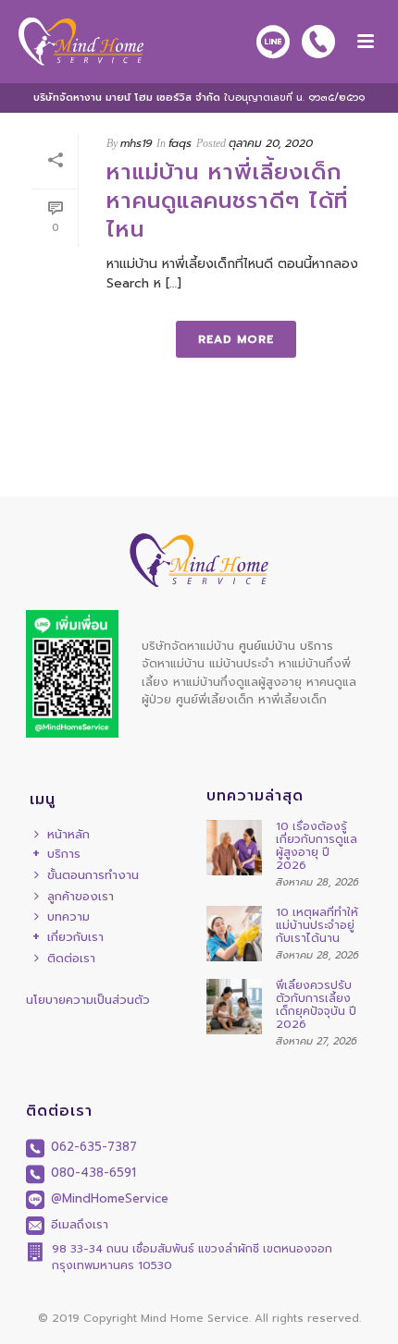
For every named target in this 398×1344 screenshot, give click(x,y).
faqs (180, 143)
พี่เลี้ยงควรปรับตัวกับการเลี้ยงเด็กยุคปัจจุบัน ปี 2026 (316, 1005)
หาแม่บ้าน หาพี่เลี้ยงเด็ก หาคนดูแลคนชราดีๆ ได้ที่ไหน (227, 200)
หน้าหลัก (68, 834)
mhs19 (136, 143)
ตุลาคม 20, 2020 (271, 143)
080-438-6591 (91, 1172)
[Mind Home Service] (71, 41)
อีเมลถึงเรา (77, 1224)
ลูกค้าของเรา (80, 896)
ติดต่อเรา (71, 958)
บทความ (68, 916)
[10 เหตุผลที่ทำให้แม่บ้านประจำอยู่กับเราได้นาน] (234, 933)
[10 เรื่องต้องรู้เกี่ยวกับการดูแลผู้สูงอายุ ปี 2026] (234, 847)
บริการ (64, 854)
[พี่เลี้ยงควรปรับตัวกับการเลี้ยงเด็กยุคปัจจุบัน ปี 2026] (234, 1006)
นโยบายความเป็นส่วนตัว (88, 999)
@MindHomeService (107, 1198)
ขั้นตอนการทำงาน (93, 875)
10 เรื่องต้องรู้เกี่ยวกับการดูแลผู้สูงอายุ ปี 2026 (316, 846)
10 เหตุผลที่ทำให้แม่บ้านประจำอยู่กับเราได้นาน (317, 925)
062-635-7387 (91, 1146)
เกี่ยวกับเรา (75, 938)
